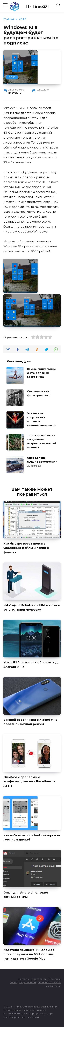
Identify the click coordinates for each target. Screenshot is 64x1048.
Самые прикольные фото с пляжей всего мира (41, 372)
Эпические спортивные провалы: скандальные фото (41, 419)
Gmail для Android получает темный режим (25, 894)
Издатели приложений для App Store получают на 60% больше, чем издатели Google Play (29, 954)
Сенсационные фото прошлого (38, 393)
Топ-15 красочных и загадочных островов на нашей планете (41, 441)
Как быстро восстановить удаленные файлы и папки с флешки (26, 548)
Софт (12, 77)
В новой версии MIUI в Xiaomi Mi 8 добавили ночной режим (30, 722)
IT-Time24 (37, 6)
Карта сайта (39, 979)
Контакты (24, 979)
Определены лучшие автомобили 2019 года (42, 461)
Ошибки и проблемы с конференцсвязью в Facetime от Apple (29, 781)
